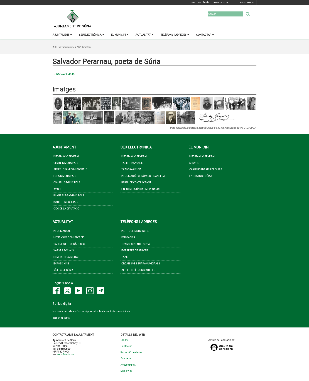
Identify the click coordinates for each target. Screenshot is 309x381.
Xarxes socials (63, 250)
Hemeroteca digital (66, 256)
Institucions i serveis (135, 231)
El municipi (118, 34)
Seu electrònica (90, 34)
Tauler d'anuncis (132, 162)
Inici (55, 47)
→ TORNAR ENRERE (64, 74)
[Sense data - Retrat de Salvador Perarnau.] (171, 117)
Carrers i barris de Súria (205, 169)
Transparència (131, 169)
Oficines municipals (66, 162)
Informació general (66, 156)
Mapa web (126, 371)
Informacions (62, 231)
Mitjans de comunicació (69, 237)
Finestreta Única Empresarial (141, 189)
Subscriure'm (61, 318)
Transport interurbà (135, 244)
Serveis (194, 162)
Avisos (57, 189)
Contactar (203, 34)
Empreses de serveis (134, 250)
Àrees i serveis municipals (70, 169)
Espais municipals (65, 176)
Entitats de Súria (200, 176)
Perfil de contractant (136, 182)
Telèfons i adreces (174, 34)
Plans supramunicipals (68, 195)
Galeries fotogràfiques (69, 244)
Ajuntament (61, 34)
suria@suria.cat (66, 354)
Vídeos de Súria (63, 270)
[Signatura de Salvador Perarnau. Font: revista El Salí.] (216, 117)
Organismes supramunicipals (140, 263)
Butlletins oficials (66, 202)
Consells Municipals (66, 182)
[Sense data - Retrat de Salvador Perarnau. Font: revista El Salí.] (58, 103)
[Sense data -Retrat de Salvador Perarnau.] (206, 103)
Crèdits (125, 340)
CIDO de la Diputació (66, 208)
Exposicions (61, 263)
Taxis (124, 256)
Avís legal (126, 358)
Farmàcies (128, 237)
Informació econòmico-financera (143, 176)
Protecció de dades (131, 352)
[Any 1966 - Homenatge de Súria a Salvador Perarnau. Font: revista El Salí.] (219, 103)
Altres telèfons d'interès (138, 270)
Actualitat (143, 34)
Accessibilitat (128, 364)
